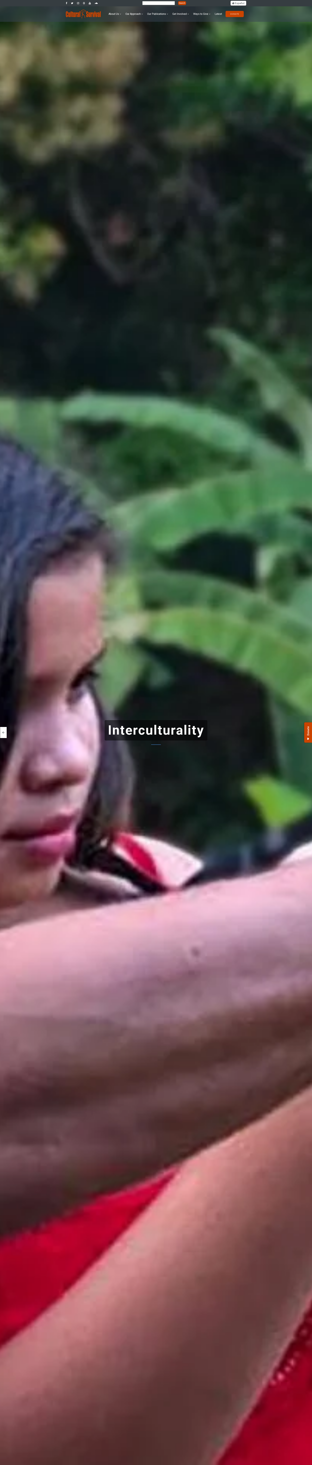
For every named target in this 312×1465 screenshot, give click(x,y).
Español (239, 3)
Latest (218, 13)
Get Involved (179, 13)
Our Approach (133, 13)
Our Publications (156, 13)
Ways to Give (200, 13)
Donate (234, 14)
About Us (114, 13)
